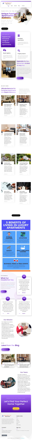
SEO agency (22, 438)
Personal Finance (7, 194)
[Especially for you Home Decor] (7, 3)
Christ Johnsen (10, 193)
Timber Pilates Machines (22, 108)
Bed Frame (24, 136)
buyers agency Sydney (10, 285)
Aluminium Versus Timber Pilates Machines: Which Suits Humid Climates (25, 365)
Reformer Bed (9, 107)
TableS (8, 136)
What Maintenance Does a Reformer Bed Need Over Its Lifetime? (9, 365)
